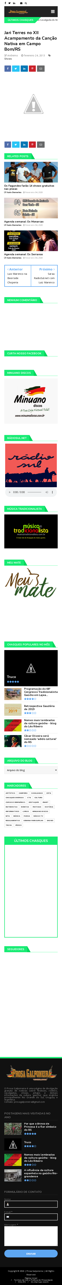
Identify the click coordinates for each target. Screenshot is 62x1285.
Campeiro (23, 793)
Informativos (12, 811)
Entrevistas (11, 807)
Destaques (34, 802)
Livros (26, 811)
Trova (9, 825)
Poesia (27, 816)
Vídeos (18, 825)
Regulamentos (13, 820)
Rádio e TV (38, 816)
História (49, 807)
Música (16, 816)
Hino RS (21, 1282)
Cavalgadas (37, 793)
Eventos (25, 807)
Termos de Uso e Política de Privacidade (33, 1280)
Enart (46, 802)
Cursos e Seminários (15, 802)
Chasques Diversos (15, 797)
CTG (29, 797)
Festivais (37, 807)
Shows (8, 58)
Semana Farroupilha (33, 820)
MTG (8, 816)
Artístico (10, 793)
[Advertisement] (31, 620)
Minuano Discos (40, 811)
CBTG (48, 793)
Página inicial (31, 1278)
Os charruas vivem (40, 1282)
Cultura (38, 797)
